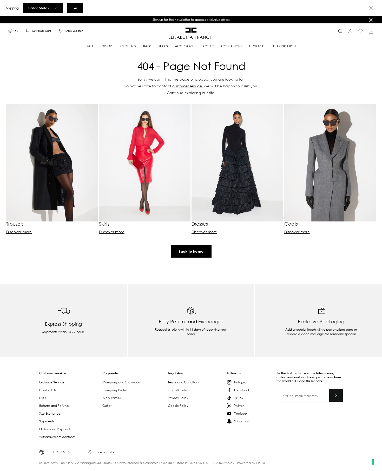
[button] (191, 20)
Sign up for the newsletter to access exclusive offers (191, 19)
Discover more (19, 232)
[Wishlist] (360, 31)
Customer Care (41, 31)
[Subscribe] (336, 395)
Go (75, 8)
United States (38, 8)
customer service (187, 85)
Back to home (191, 251)
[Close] (371, 8)
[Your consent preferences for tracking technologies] (373, 462)
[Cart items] (371, 31)
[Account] (350, 31)
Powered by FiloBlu (251, 463)
